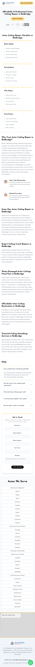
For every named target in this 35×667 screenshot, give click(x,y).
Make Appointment (26, 3)
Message (17, 455)
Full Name (17, 425)
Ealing (17, 512)
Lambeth (17, 558)
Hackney (17, 523)
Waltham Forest (17, 589)
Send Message (17, 467)
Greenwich (17, 519)
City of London (17, 600)
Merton (17, 565)
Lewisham (17, 561)
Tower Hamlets (17, 586)
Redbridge (18, 572)
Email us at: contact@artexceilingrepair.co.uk (17, 660)
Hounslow (17, 544)
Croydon (17, 509)
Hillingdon (18, 540)
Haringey (17, 530)
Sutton (17, 582)
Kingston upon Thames (17, 554)
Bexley (17, 495)
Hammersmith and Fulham (17, 526)
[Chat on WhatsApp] (30, 662)
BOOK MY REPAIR (17, 18)
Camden (17, 505)
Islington (17, 547)
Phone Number (17, 440)
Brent (17, 498)
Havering (17, 537)
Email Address (17, 433)
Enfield (17, 516)
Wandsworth (17, 593)
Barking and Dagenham (17, 488)
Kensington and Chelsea (17, 551)
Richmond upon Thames (17, 575)
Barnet (17, 491)
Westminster (17, 596)
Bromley (17, 502)
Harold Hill (17, 606)
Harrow (17, 533)
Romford (17, 603)
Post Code (17, 448)
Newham (17, 568)
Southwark (17, 579)
